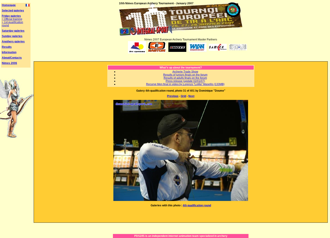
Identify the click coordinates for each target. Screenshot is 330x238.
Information (9, 52)
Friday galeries (11, 16)
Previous (172, 96)
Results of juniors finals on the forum (185, 74)
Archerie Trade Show (185, 71)
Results (7, 46)
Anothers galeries (13, 41)
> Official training (12, 19)
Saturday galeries (13, 30)
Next (191, 96)
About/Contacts (12, 57)
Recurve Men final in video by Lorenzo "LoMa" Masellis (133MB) (185, 84)
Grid (183, 96)
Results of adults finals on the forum (185, 77)
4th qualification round (197, 205)
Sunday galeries (12, 36)
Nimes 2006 (9, 63)
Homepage (9, 5)
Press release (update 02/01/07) (185, 81)
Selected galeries (13, 10)
